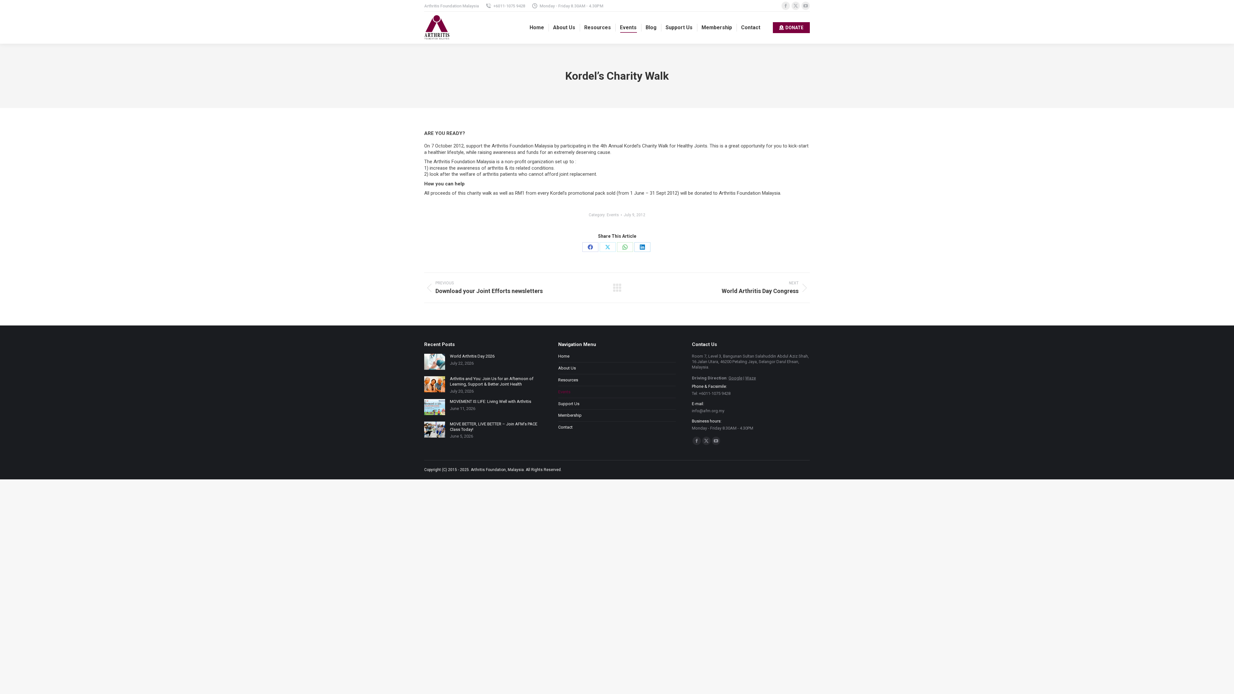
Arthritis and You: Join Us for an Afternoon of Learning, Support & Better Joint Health (491, 381)
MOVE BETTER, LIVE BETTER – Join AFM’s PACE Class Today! (493, 427)
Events (613, 215)
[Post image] (434, 362)
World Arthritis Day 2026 (472, 356)
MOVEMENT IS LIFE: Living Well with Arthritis (490, 401)
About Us (567, 368)
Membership (570, 415)
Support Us (568, 403)
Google (735, 378)
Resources (568, 380)
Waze (750, 378)
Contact (565, 427)
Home (563, 356)
